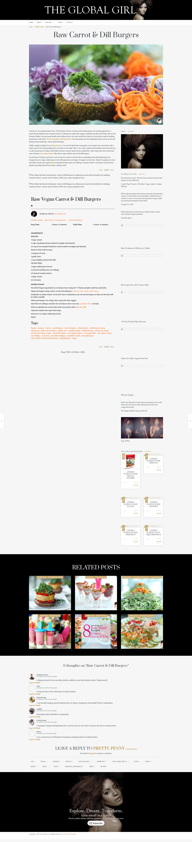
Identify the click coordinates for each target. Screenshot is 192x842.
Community (101, 761)
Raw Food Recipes (75, 220)
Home (31, 27)
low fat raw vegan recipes (41, 333)
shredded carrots (73, 336)
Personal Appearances (73, 766)
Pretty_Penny (109, 748)
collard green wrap (97, 328)
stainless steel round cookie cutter (85, 291)
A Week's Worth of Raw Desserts (153, 504)
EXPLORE (48, 22)
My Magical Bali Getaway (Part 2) (134, 411)
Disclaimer (73, 834)
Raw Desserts (90, 577)
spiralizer (80, 307)
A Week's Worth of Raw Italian (131, 504)
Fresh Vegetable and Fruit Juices (59, 139)
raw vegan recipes (104, 333)
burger (33, 328)
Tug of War (125, 441)
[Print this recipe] (31, 205)
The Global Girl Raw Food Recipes (44, 338)
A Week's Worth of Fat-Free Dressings (153, 532)
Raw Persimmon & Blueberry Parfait (135, 248)
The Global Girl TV (119, 761)
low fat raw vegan (101, 331)
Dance (147, 761)
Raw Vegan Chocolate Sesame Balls (135, 285)
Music (44, 766)
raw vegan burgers (75, 333)
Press (91, 766)
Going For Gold (127, 204)
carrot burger (57, 328)
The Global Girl (60, 214)
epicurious (35, 331)
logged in (93, 753)
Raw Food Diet (84, 761)
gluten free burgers (49, 331)
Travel (43, 761)
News (56, 766)
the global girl (88, 336)
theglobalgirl (65, 338)
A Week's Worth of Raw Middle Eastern (131, 475)
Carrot (48, 328)
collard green (82, 328)
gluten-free (62, 331)
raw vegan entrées (47, 154)
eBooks (125, 482)
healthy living (87, 331)
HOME (31, 22)
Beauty (69, 761)
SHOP (104, 766)
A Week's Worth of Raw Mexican (133, 322)
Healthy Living (39, 27)
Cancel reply (131, 749)
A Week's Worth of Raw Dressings (131, 532)
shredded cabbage (58, 336)
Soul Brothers (126, 218)
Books (33, 766)
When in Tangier (127, 395)
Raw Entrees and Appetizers (55, 220)
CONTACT (69, 22)
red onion (46, 336)
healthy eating (74, 331)
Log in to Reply (34, 683)
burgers (41, 328)
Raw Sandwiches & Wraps (55, 577)
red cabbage (35, 336)
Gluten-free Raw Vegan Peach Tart (134, 358)
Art (32, 761)
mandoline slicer (85, 304)
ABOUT (39, 22)
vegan (74, 338)
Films (136, 761)
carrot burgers (70, 328)
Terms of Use (65, 834)
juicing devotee (56, 145)
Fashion (56, 761)
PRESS (60, 22)
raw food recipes (59, 333)
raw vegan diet (90, 333)
